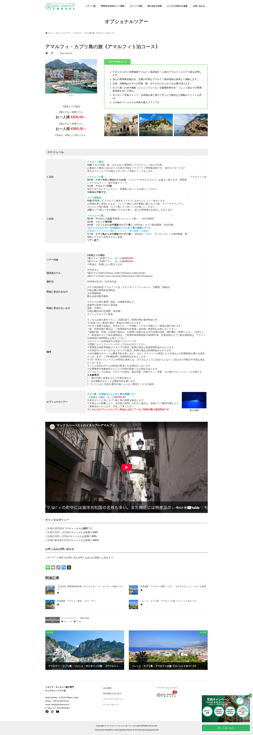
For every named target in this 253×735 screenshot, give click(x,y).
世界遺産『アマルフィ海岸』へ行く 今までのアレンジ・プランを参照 (173, 586)
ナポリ (79, 621)
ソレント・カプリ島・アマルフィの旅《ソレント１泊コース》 (169, 601)
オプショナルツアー (69, 618)
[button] (226, 728)
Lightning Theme (125, 730)
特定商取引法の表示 (112, 693)
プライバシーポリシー (113, 699)
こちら (104, 557)
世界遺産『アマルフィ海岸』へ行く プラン (76, 601)
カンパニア (68, 621)
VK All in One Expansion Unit (146, 730)
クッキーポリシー (111, 704)
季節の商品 (84, 618)
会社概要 (107, 688)
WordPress (109, 730)
